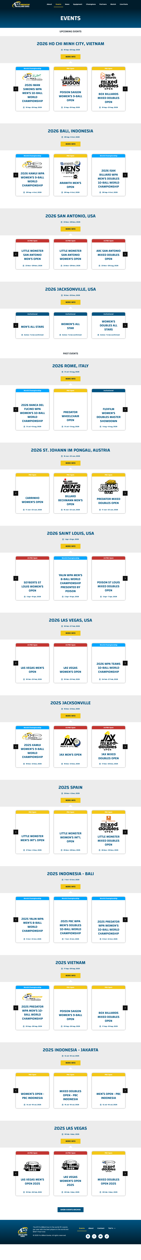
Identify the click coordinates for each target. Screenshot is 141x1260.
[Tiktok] (107, 1236)
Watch (113, 4)
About (49, 4)
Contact (100, 1228)
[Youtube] (100, 1236)
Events (58, 4)
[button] (125, 89)
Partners (103, 4)
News (67, 4)
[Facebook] (88, 1236)
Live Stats (124, 4)
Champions (91, 4)
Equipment (77, 4)
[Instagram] (94, 1236)
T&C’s (110, 1228)
